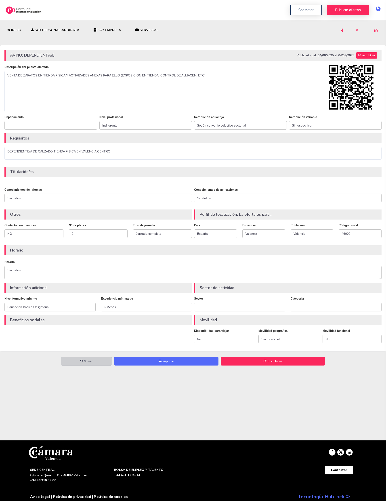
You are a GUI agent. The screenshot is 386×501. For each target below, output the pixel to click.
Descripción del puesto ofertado (26, 67)
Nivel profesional (111, 117)
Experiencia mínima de (117, 298)
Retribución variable (303, 117)
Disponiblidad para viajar (211, 330)
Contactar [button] (306, 10)
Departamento (14, 117)
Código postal (348, 225)
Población (298, 225)
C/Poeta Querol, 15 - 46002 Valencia (58, 475)
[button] (348, 10)
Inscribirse (368, 55)
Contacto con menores (20, 225)
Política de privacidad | (73, 496)
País (197, 225)
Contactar (339, 470)
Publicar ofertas (348, 10)
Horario (9, 262)
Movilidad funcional (336, 330)
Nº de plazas (77, 225)
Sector (198, 298)
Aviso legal (40, 496)
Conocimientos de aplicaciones (216, 189)
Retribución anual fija (209, 117)
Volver (88, 361)
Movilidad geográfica (272, 330)
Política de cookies (111, 496)
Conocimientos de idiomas (23, 189)
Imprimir (168, 361)
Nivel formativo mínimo (20, 298)
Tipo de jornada (144, 225)
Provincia (249, 225)
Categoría (297, 298)
